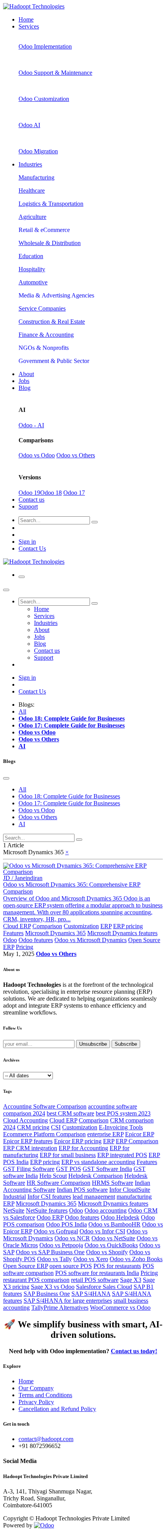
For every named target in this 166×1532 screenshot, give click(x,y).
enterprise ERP (105, 1134)
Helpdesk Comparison (95, 1176)
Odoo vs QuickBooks (111, 1245)
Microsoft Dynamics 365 (55, 933)
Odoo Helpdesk (120, 1217)
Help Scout (53, 1176)
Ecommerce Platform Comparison (44, 1134)
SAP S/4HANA (90, 1293)
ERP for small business (68, 1155)
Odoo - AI (31, 425)
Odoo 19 (29, 492)
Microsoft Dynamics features (122, 933)
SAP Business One (47, 1293)
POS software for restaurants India (97, 1273)
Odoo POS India (66, 1224)
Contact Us (32, 548)
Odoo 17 (74, 492)
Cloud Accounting (25, 1120)
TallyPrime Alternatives (59, 1307)
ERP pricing (128, 926)
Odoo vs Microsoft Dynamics (90, 940)
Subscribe (126, 1044)
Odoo (10, 940)
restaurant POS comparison (36, 1280)
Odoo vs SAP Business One (50, 1252)
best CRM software (70, 1113)
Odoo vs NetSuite (113, 1238)
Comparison (47, 926)
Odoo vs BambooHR (114, 1224)
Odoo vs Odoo (37, 455)
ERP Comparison (137, 1141)
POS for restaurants (117, 1266)
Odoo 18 (51, 492)
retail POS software (95, 1280)
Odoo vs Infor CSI (102, 1231)
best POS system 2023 (123, 1113)
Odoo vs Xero (90, 1259)
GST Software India (107, 1169)
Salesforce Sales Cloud (104, 1286)
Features (13, 933)
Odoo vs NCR (72, 1238)
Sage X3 (130, 1280)
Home (26, 1381)
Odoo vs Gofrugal (56, 1231)
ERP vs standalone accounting (98, 1162)
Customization (81, 926)
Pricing (24, 947)
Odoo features (36, 940)
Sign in (27, 541)
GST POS (68, 1169)
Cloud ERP (17, 926)
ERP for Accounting (83, 1148)
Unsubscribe (93, 1044)
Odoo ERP (50, 1217)
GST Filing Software (28, 1169)
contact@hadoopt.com (46, 1439)
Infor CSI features (49, 1196)
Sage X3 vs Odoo (53, 1286)
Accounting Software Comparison (44, 1106)
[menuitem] (26, 19)
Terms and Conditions (45, 1395)
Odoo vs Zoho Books (136, 1259)
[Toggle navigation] (22, 577)
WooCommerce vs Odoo (120, 1307)
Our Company (36, 1388)
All (22, 711)
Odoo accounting (106, 1210)
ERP (106, 926)
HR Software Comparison (58, 1182)
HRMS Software (112, 1182)
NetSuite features (47, 1210)
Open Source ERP (25, 1266)
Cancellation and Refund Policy (57, 1409)
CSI (56, 1127)
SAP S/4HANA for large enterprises (68, 1300)
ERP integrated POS (122, 1155)
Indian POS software (82, 1189)
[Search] (94, 522)
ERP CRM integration (30, 1148)
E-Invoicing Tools (121, 1127)
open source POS (70, 1266)
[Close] (6, 590)
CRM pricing (33, 1127)
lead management (94, 1196)
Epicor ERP (139, 1134)
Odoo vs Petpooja (61, 1245)
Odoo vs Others (75, 455)
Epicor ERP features (28, 1141)
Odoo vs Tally (54, 1259)
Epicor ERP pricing (78, 1141)
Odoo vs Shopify (107, 1252)
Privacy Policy (36, 1402)
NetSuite (13, 1210)
